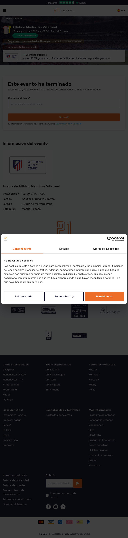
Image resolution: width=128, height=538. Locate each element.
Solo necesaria (23, 296)
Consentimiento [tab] (22, 248)
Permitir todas (104, 296)
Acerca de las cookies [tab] (106, 248)
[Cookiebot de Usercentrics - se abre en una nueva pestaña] (109, 239)
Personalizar (62, 296)
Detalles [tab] (64, 248)
